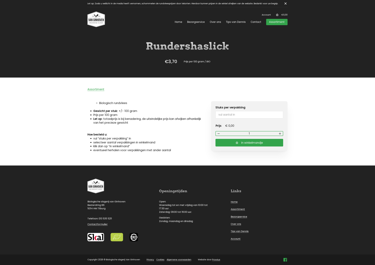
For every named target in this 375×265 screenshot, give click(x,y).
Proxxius (216, 259)
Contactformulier (97, 224)
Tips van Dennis (236, 22)
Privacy (150, 259)
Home (178, 22)
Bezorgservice (196, 22)
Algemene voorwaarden (179, 259)
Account (266, 14)
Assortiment (276, 22)
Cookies (160, 259)
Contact (256, 22)
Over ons (215, 22)
